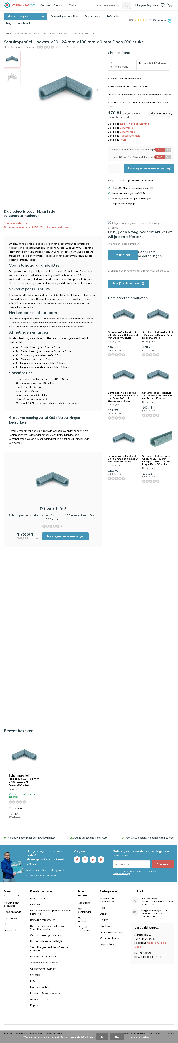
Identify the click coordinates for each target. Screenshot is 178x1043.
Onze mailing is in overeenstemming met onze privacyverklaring (136, 872)
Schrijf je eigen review (127, 283)
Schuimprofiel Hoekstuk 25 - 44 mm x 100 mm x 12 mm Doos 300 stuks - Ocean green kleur (123, 397)
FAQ (32, 980)
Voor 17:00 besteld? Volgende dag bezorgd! (149, 837)
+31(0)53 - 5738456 (45, 875)
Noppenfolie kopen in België (46, 941)
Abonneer (163, 864)
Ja (102, 1037)
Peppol (34, 1005)
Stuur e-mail (123, 255)
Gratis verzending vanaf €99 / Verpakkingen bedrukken (37, 227)
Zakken (104, 919)
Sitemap (35, 974)
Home (7, 33)
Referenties (113, 16)
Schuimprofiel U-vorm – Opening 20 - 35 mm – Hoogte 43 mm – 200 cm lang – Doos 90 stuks (156, 460)
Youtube (101, 859)
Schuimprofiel (127, 131)
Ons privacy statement (43, 968)
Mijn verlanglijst (84, 919)
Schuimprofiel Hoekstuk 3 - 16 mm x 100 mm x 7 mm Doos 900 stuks (157, 335)
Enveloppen (106, 925)
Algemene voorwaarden (44, 962)
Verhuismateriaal (109, 938)
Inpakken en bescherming (134, 123)
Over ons (45, 5)
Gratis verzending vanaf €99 (90, 837)
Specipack (16, 47)
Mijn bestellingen (85, 910)
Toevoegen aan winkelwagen (65, 536)
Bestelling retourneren (42, 919)
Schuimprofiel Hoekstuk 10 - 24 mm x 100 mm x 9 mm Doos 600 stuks (24, 780)
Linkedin (93, 859)
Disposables (107, 944)
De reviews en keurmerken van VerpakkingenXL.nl (47, 927)
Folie (102, 907)
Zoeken (126, 5)
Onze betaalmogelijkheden (45, 935)
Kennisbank (24, 23)
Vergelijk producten (84, 929)
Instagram (85, 859)
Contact (57, 5)
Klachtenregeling (39, 986)
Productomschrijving (16, 223)
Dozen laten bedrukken (43, 956)
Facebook (77, 859)
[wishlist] (163, 5)
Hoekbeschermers (130, 135)
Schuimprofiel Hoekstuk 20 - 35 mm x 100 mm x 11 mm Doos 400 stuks (123, 335)
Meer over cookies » (141, 1037)
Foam (123, 139)
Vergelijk (17, 808)
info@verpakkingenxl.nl (154, 910)
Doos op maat (92, 16)
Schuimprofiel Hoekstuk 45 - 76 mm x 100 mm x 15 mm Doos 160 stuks (157, 395)
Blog (8, 23)
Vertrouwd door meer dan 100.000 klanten (31, 837)
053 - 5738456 (149, 898)
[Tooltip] (151, 188)
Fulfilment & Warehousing (45, 993)
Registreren (84, 902)
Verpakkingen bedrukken (64, 16)
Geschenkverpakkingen (113, 932)
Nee (117, 1037)
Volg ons (80, 851)
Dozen (103, 913)
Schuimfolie (126, 127)
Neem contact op (40, 898)
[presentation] (97, 90)
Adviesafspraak (39, 999)
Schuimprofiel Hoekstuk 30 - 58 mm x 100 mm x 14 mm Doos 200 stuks (123, 458)
